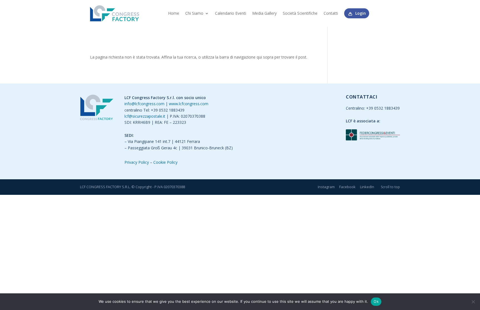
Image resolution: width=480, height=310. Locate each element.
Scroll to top (390, 187)
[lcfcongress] (96, 108)
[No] (473, 301)
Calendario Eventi (230, 13)
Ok (376, 301)
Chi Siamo (194, 13)
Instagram (326, 186)
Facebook (347, 186)
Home (173, 13)
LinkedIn (367, 186)
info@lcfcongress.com (144, 103)
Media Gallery (264, 13)
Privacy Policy (136, 162)
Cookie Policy (165, 162)
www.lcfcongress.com (188, 103)
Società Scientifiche (300, 13)
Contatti (331, 13)
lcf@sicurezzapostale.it (144, 116)
